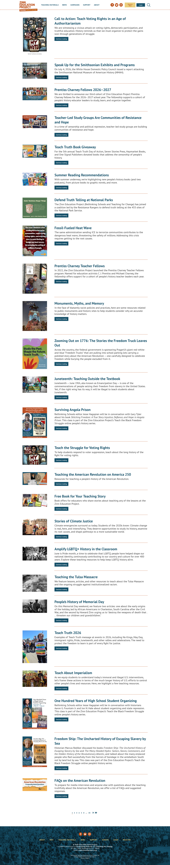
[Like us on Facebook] (80, 834)
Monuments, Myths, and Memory (79, 303)
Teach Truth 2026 (68, 632)
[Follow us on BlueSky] (85, 834)
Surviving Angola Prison (73, 409)
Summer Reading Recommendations (82, 175)
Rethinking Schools (84, 846)
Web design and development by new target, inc (85, 855)
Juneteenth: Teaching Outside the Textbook (87, 378)
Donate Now (130, 5)
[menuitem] (50, 5)
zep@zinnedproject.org (87, 850)
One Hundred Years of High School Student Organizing (96, 700)
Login (141, 5)
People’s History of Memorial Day (79, 601)
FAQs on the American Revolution (80, 780)
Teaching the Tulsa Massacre (76, 577)
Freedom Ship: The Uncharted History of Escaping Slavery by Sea (100, 741)
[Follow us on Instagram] (89, 834)
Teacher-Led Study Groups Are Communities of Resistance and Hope (98, 119)
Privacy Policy (85, 858)
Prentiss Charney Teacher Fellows (80, 266)
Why (52, 840)
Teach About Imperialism (73, 672)
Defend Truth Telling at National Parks (84, 200)
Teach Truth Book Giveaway (75, 147)
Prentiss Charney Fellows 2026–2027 (83, 89)
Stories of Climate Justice (74, 521)
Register (127, 840)
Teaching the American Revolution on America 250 (93, 474)
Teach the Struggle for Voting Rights (82, 447)
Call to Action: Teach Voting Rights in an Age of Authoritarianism (90, 21)
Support (86, 5)
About (97, 5)
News (64, 5)
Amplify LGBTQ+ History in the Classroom (86, 549)
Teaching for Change (104, 846)
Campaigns (74, 5)
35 (89, 813)
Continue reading (61, 39)
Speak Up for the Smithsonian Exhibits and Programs (95, 64)
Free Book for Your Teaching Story (80, 496)
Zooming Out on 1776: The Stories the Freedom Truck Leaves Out (101, 343)
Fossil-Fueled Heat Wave (73, 228)
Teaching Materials (50, 5)
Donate (105, 840)
